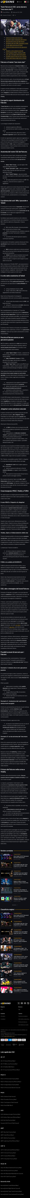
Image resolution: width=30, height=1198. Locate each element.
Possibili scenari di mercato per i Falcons (16, 56)
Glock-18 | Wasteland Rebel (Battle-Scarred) (12, 1173)
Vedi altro (14, 904)
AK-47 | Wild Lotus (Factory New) (9, 1064)
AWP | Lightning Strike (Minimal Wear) (10, 1141)
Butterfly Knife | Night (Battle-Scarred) (10, 1188)
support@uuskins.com (9, 1036)
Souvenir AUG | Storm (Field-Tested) (10, 1123)
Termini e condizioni (23, 1016)
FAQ (19, 1009)
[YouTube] (22, 1003)
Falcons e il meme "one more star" (14, 37)
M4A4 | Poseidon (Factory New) (8, 1099)
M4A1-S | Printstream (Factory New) (10, 1078)
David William (6, 12)
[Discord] (25, 1003)
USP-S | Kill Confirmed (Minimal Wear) (10, 1149)
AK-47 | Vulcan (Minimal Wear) (8, 1061)
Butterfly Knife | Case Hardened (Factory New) (12, 1194)
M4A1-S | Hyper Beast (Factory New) (10, 1084)
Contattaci (3, 1019)
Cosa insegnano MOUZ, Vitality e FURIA (15, 52)
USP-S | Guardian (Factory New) (9, 1158)
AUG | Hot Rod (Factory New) (8, 1120)
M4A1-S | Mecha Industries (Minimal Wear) (11, 1081)
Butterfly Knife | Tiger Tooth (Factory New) (11, 1191)
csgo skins (11, 627)
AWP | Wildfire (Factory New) (8, 1138)
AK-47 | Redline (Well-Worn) (7, 1067)
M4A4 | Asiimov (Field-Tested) (8, 1096)
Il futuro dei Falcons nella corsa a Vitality (16, 58)
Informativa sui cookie (23, 1024)
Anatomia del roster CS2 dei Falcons (15, 41)
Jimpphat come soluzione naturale (14, 50)
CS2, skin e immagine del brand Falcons (16, 54)
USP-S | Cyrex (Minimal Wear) (8, 1155)
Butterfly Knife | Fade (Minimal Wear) (9, 1185)
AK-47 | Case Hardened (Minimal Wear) (10, 1069)
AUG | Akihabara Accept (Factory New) (10, 1114)
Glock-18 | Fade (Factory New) (8, 1176)
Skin (2, 1009)
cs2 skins (18, 625)
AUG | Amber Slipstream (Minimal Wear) (10, 1117)
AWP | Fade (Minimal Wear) (7, 1135)
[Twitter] (19, 1003)
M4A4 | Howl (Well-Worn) (7, 1105)
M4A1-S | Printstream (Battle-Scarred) (10, 1087)
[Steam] (28, 1003)
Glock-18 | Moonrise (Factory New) (9, 1170)
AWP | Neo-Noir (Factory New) (8, 1132)
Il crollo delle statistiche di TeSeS (14, 45)
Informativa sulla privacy (23, 1019)
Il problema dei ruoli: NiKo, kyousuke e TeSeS (17, 43)
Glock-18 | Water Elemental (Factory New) (11, 1167)
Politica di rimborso (22, 1021)
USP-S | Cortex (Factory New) (8, 1152)
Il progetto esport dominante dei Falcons (16, 39)
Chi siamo (3, 1016)
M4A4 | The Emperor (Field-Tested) (9, 1102)
